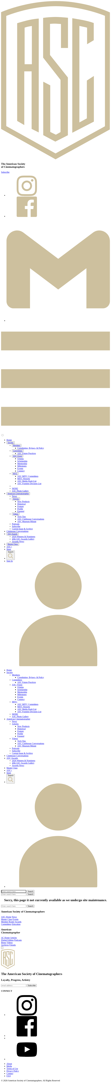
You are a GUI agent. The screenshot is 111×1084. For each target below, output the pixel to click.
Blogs (3, 942)
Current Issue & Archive (22, 529)
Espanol (20, 511)
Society (11, 443)
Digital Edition (7, 940)
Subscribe (5, 172)
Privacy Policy (12, 1071)
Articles (16, 499)
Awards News (18, 541)
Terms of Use (12, 1068)
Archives (5, 945)
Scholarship (22, 461)
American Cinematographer (18, 494)
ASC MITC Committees (27, 476)
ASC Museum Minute (26, 521)
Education (16, 924)
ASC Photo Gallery (20, 491)
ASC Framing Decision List (29, 483)
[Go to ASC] (55, 80)
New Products (23, 501)
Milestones (22, 466)
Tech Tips (21, 516)
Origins (20, 459)
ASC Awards (12, 534)
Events (20, 468)
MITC (15, 474)
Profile (20, 509)
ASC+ (9, 547)
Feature (20, 506)
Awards (18, 922)
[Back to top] (2, 947)
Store (8, 549)
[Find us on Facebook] (58, 207)
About (9, 1064)
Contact (9, 1073)
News (14, 496)
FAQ (8, 1076)
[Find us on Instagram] (58, 186)
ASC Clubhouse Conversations (30, 519)
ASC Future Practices (26, 453)
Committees (17, 451)
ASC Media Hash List (26, 481)
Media (9, 1066)
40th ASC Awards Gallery (23, 539)
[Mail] (58, 269)
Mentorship (22, 463)
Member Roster (7, 922)
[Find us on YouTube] (26, 1059)
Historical (21, 504)
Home (9, 440)
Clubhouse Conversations (17, 531)
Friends (12, 945)
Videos (15, 514)
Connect (21, 471)
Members (16, 445)
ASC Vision (17, 456)
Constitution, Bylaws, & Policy (30, 448)
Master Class (13, 544)
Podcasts (15, 524)
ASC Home (6, 917)
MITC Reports (23, 479)
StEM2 (15, 488)
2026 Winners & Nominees (23, 536)
